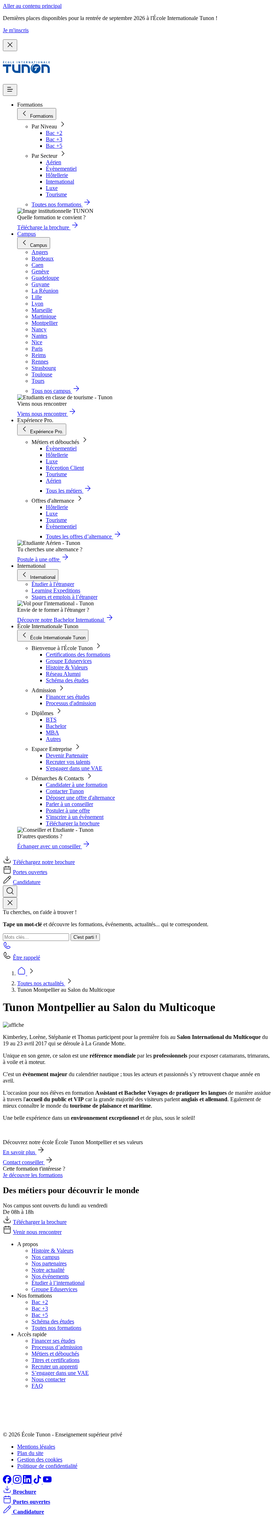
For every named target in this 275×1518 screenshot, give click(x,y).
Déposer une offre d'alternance (80, 798)
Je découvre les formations (33, 1175)
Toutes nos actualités (41, 983)
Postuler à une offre (68, 810)
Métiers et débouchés (55, 1354)
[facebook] (8, 1482)
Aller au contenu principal (32, 6)
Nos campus (45, 1257)
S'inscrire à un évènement (74, 817)
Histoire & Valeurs (67, 667)
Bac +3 (54, 139)
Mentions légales (36, 1447)
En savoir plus (20, 1152)
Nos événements (50, 1276)
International (60, 182)
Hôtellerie (57, 175)
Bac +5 (54, 146)
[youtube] (47, 1482)
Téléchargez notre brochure (44, 862)
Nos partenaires (49, 1263)
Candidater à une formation (76, 785)
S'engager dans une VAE (74, 768)
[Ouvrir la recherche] (10, 891)
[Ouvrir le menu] (10, 90)
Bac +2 (54, 133)
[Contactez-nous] (7, 948)
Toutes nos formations (56, 1328)
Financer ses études (68, 697)
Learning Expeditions (56, 590)
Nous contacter (49, 1379)
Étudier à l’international (58, 1283)
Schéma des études (67, 680)
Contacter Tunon (65, 791)
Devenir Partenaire (67, 755)
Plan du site (30, 1453)
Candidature (26, 882)
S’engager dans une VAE (60, 1373)
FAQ (37, 1386)
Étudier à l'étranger (53, 584)
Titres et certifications (55, 1360)
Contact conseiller (24, 1162)
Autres (53, 739)
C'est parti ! (85, 937)
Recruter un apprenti (55, 1366)
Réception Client (65, 468)
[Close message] (10, 45)
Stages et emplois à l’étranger (64, 597)
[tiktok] (38, 1482)
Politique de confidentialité (47, 1466)
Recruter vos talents (68, 762)
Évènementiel (61, 169)
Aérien (53, 162)
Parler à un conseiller (69, 804)
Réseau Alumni (63, 674)
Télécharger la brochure (73, 823)
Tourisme (56, 194)
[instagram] (18, 1482)
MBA (52, 732)
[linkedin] (28, 1482)
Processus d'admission (71, 703)
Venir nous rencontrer (37, 1232)
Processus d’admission (57, 1347)
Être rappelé (26, 958)
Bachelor (56, 726)
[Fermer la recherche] (10, 903)
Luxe (52, 188)
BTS (51, 720)
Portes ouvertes (30, 872)
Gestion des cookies (39, 1459)
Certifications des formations (78, 654)
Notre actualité (48, 1270)
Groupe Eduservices (69, 661)
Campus (26, 234)
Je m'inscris (16, 30)
